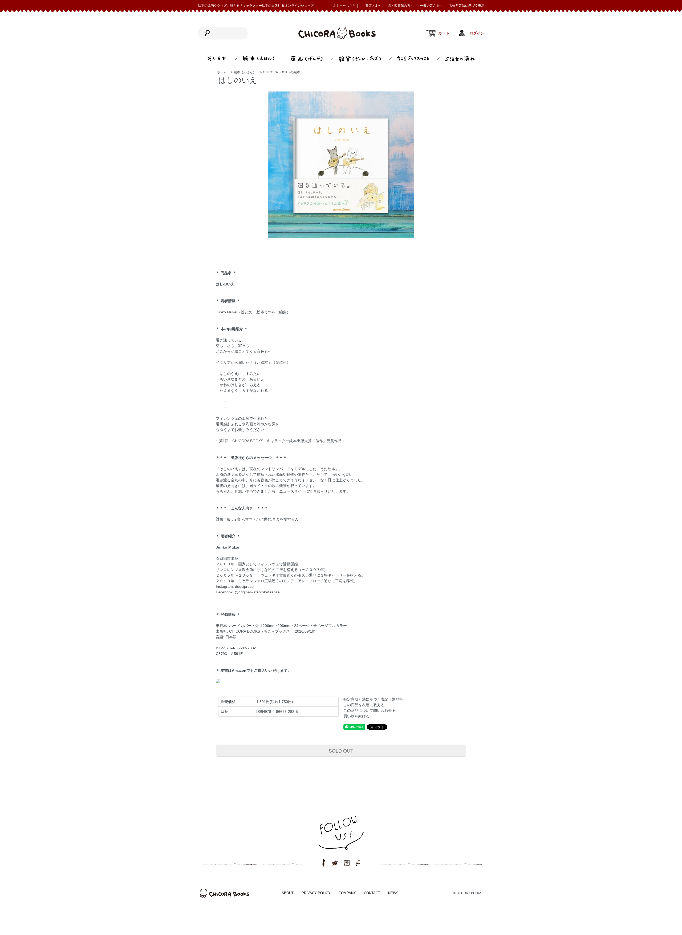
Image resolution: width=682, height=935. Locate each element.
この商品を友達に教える (363, 705)
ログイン (476, 33)
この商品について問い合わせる (369, 710)
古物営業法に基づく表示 (466, 5)
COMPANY (347, 893)
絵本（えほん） (245, 72)
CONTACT (372, 893)
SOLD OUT (341, 750)
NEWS (393, 893)
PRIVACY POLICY (316, 893)
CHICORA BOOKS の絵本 (281, 72)
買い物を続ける (356, 716)
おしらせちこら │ (346, 5)
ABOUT (288, 893)
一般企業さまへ (431, 5)
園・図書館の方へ (400, 5)
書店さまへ (373, 5)
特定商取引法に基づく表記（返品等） (375, 699)
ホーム (222, 72)
